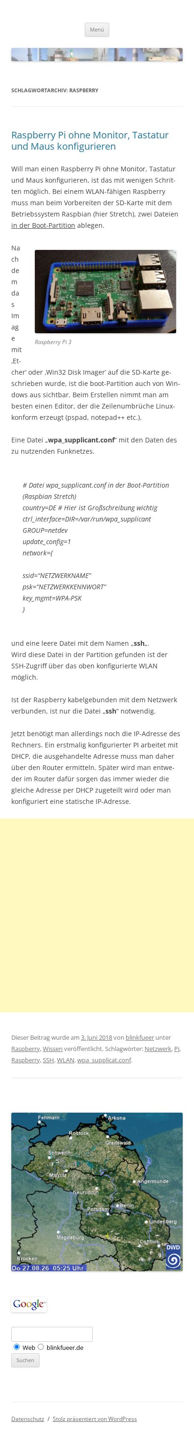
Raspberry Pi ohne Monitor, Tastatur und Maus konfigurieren (90, 140)
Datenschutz (27, 1419)
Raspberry (25, 1048)
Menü (97, 29)
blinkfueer (140, 1037)
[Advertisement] (97, 915)
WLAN (65, 1060)
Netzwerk (158, 1048)
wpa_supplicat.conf (104, 1060)
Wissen (53, 1048)
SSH (48, 1060)
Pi (176, 1048)
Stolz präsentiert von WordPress (95, 1419)
